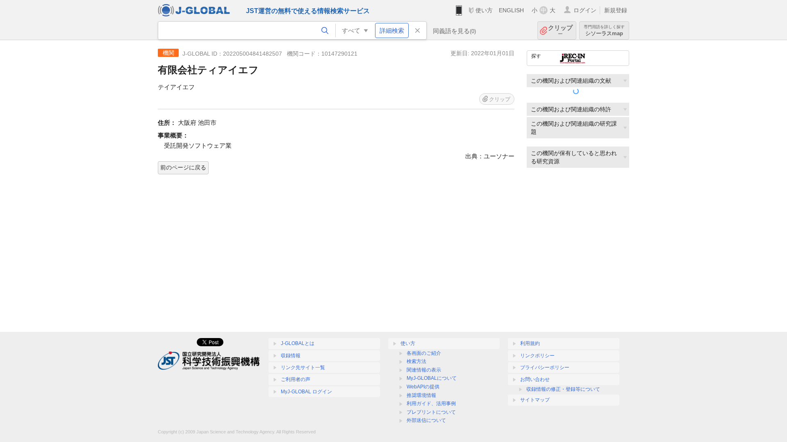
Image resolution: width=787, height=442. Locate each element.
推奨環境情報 (421, 395)
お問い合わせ (535, 379)
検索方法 (416, 361)
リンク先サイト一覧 (303, 367)
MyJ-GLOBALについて (432, 378)
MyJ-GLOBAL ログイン (306, 392)
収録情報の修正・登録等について (563, 389)
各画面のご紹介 (424, 353)
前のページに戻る (183, 167)
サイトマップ (535, 400)
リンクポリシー (537, 356)
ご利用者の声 (295, 379)
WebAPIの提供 (423, 387)
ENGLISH (511, 10)
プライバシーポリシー (544, 367)
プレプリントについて (431, 412)
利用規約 (530, 343)
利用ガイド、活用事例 (431, 403)
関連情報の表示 (424, 370)
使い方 (484, 10)
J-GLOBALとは (297, 343)
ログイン (584, 10)
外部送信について (426, 420)
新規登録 (615, 10)
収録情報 (290, 356)
